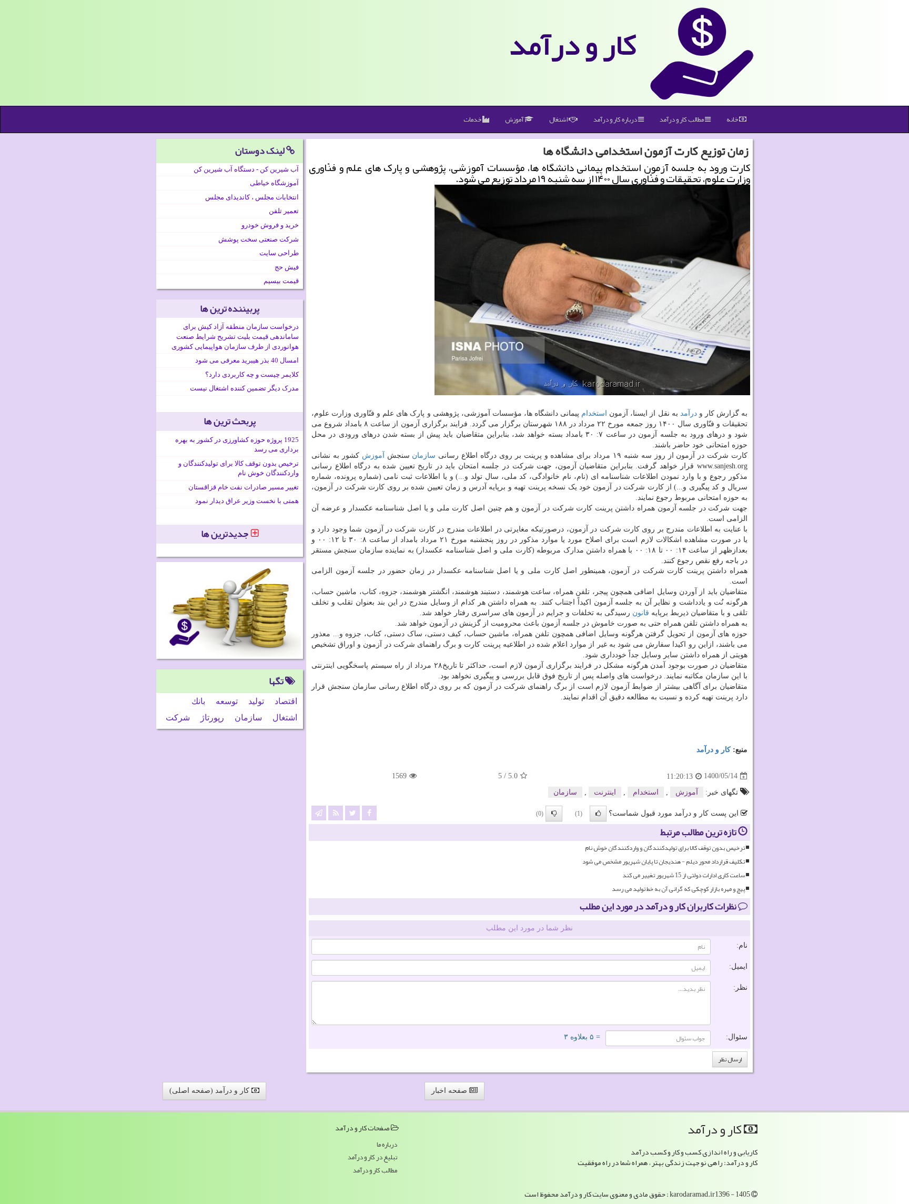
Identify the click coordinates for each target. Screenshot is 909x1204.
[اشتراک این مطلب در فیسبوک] (369, 812)
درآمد (688, 413)
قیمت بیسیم (281, 281)
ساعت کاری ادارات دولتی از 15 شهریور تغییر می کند (683, 875)
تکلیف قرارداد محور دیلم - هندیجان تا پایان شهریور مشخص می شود (663, 862)
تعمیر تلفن (284, 211)
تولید (256, 701)
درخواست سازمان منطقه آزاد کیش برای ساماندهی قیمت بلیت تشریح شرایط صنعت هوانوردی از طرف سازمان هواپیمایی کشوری (235, 336)
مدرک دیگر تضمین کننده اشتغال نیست (244, 388)
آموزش (514, 119)
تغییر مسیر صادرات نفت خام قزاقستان (243, 487)
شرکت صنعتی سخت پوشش (258, 239)
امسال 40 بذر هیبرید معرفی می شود (247, 360)
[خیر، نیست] (554, 813)
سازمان (424, 455)
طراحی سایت (279, 253)
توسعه (227, 701)
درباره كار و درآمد (615, 119)
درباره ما (387, 1145)
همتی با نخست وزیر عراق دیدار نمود (247, 501)
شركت (178, 717)
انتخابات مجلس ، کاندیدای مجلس (252, 197)
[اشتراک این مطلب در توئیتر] (352, 812)
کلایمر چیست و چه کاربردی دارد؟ (252, 374)
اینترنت (605, 792)
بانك (198, 701)
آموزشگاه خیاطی (274, 183)
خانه (732, 119)
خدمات (472, 119)
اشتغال (559, 119)
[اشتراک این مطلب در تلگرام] (318, 812)
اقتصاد (286, 701)
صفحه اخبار (450, 1091)
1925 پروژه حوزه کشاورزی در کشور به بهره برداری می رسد (237, 445)
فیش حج (287, 267)
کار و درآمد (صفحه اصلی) (210, 1091)
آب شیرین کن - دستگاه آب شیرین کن (246, 169)
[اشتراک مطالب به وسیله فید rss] (335, 812)
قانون (640, 613)
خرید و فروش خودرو (270, 225)
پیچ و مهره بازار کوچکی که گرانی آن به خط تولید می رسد (678, 889)
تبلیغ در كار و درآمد (372, 1157)
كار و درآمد (573, 44)
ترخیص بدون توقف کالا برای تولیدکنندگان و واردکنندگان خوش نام (665, 848)
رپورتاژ (212, 717)
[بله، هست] (598, 813)
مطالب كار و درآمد (682, 119)
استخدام (594, 413)
